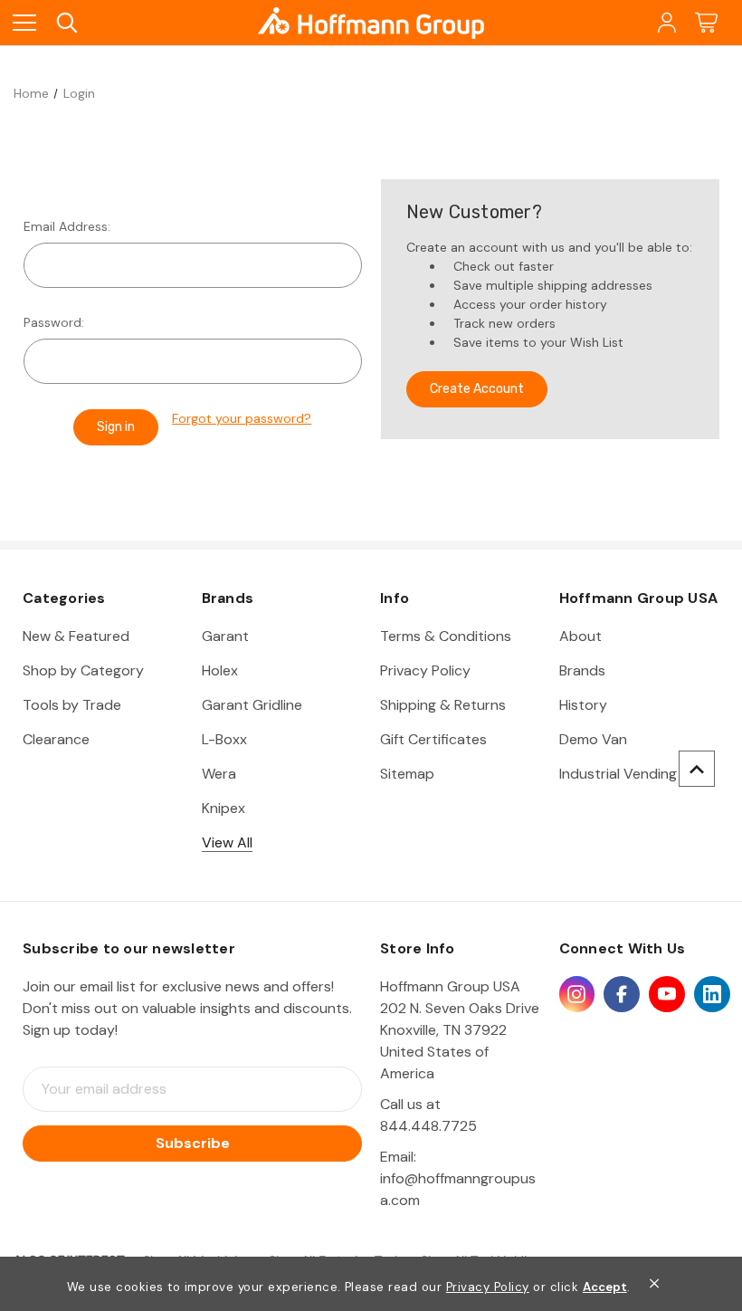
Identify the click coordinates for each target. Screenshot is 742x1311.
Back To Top (696, 768)
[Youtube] (667, 994)
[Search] (66, 23)
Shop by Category (83, 670)
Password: (54, 322)
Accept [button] (605, 1287)
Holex (220, 670)
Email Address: (67, 226)
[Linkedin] (712, 994)
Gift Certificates (433, 739)
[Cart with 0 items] (706, 23)
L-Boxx (224, 739)
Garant (225, 636)
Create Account (477, 389)
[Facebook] (622, 994)
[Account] (666, 23)
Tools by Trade (72, 704)
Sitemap (407, 773)
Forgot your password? (241, 418)
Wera (219, 773)
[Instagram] (577, 994)
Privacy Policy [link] (487, 1287)
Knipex (223, 808)
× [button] (654, 1283)
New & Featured (76, 636)
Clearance (56, 739)
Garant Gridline (252, 704)
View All (227, 842)
